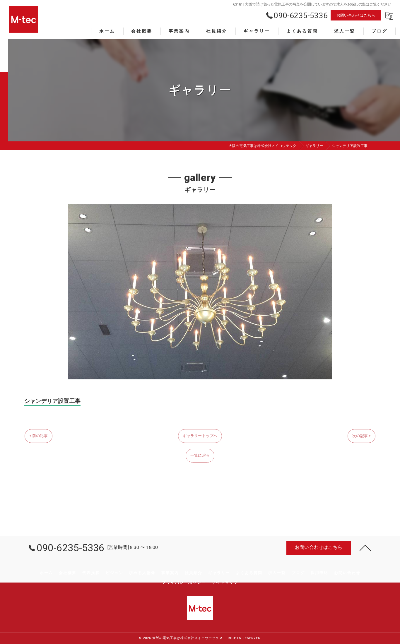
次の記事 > (361, 436)
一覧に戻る (200, 455)
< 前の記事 (38, 436)
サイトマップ (225, 582)
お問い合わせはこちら (355, 15)
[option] (200, 291)
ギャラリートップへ (200, 436)
